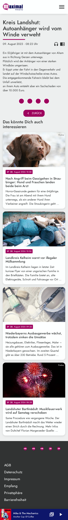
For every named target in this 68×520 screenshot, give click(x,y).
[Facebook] (32, 448)
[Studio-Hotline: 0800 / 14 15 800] (15, 448)
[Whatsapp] (24, 448)
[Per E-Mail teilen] (46, 101)
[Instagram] (40, 448)
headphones (56, 44)
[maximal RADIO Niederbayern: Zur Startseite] (30, 6)
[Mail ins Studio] (7, 448)
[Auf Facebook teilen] (21, 101)
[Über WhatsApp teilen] (38, 101)
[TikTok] (7, 456)
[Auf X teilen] (30, 101)
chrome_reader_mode (62, 44)
